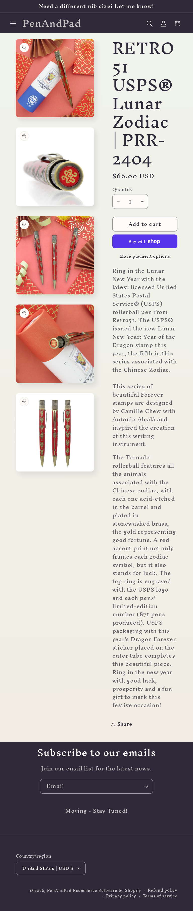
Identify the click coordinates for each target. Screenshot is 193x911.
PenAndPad (59, 890)
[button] (13, 23)
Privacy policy (121, 896)
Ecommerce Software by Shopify (107, 890)
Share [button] (124, 724)
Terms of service (160, 896)
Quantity (122, 189)
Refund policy (162, 890)
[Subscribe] (146, 786)
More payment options (145, 256)
